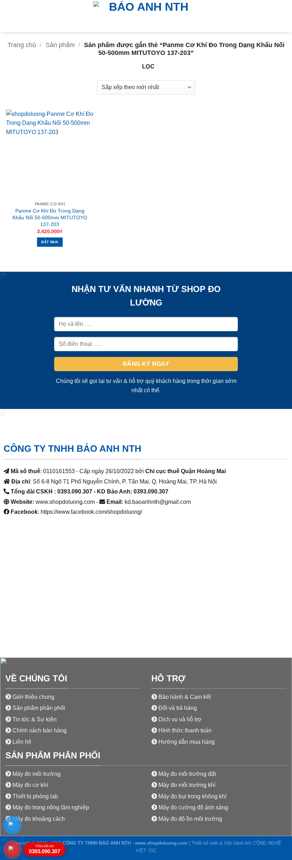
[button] (9, 16)
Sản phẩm (60, 44)
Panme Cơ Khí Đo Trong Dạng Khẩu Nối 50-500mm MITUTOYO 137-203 (49, 217)
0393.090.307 (44, 849)
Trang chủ (21, 44)
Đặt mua (49, 242)
